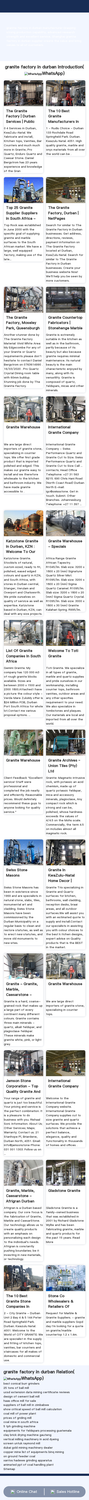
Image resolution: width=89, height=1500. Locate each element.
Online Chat (27, 1491)
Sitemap (9, 1469)
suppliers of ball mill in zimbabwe (26, 1405)
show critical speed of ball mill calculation (32, 1409)
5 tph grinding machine (19, 1426)
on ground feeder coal (19, 1456)
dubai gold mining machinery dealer (28, 1448)
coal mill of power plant (19, 1413)
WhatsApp (52, 73)
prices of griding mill (17, 1418)
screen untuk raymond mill (21, 1443)
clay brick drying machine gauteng (27, 1435)
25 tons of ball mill (16, 1388)
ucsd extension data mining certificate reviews (36, 1392)
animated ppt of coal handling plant (28, 1465)
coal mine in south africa (20, 1422)
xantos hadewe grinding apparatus (27, 1460)
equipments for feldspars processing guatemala (37, 1430)
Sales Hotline (68, 1491)
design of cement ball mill (21, 1396)
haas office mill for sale (19, 1401)
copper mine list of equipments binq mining (33, 1452)
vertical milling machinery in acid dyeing (31, 1439)
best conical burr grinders (21, 1383)
